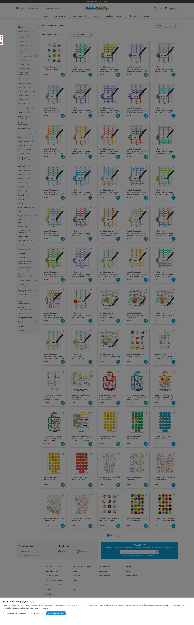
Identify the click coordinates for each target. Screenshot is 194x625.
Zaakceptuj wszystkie (56, 613)
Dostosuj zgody (37, 613)
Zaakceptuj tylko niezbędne (16, 613)
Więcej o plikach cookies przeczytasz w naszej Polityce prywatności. (25, 609)
